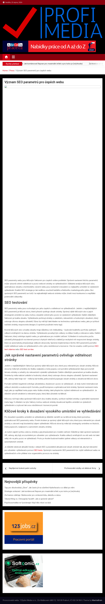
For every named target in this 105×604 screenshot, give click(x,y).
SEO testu (38, 450)
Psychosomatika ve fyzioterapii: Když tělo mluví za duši (27, 503)
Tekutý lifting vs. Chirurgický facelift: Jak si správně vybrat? (29, 499)
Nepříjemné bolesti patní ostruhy (22, 468)
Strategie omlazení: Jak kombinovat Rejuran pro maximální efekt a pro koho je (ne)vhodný (42, 491)
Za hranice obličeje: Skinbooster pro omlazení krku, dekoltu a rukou (32, 495)
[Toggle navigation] (13, 57)
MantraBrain (97, 600)
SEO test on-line (27, 349)
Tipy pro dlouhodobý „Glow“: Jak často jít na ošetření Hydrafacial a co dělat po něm (39, 487)
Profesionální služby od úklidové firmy (80, 468)
